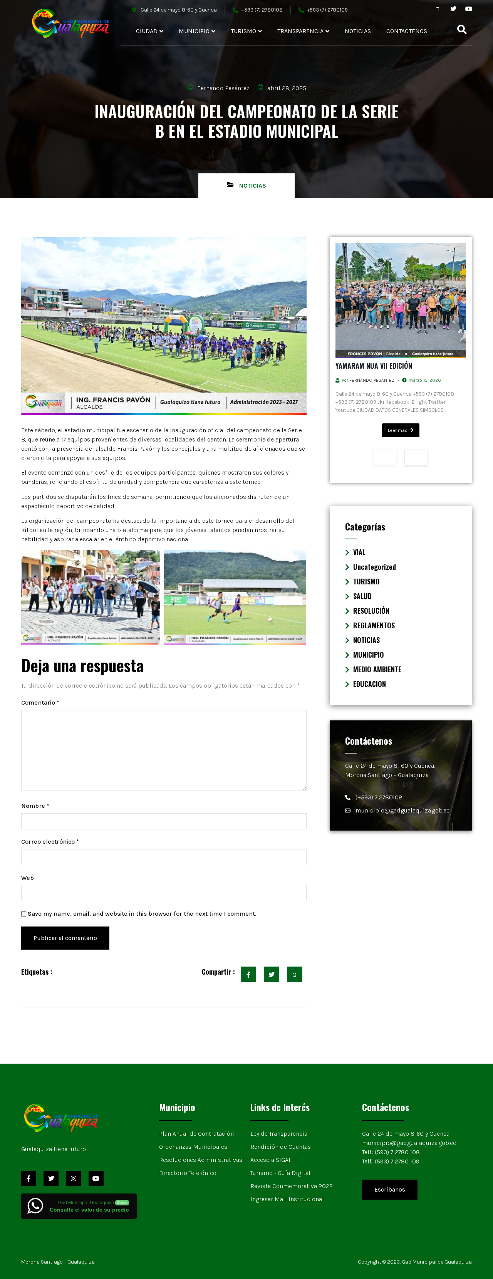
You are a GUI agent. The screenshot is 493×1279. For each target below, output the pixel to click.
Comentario (40, 702)
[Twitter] (453, 9)
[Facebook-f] (28, 1178)
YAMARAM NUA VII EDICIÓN (373, 366)
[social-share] (248, 974)
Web (27, 877)
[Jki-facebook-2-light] (438, 9)
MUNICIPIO (194, 31)
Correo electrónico (50, 841)
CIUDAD (147, 31)
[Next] (416, 458)
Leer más (397, 430)
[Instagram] (73, 1178)
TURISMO (243, 31)
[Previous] (385, 458)
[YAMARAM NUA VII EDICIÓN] (400, 300)
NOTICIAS (358, 31)
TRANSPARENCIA (300, 31)
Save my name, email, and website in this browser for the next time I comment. (142, 913)
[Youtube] (469, 9)
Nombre (35, 805)
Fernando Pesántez (371, 380)
